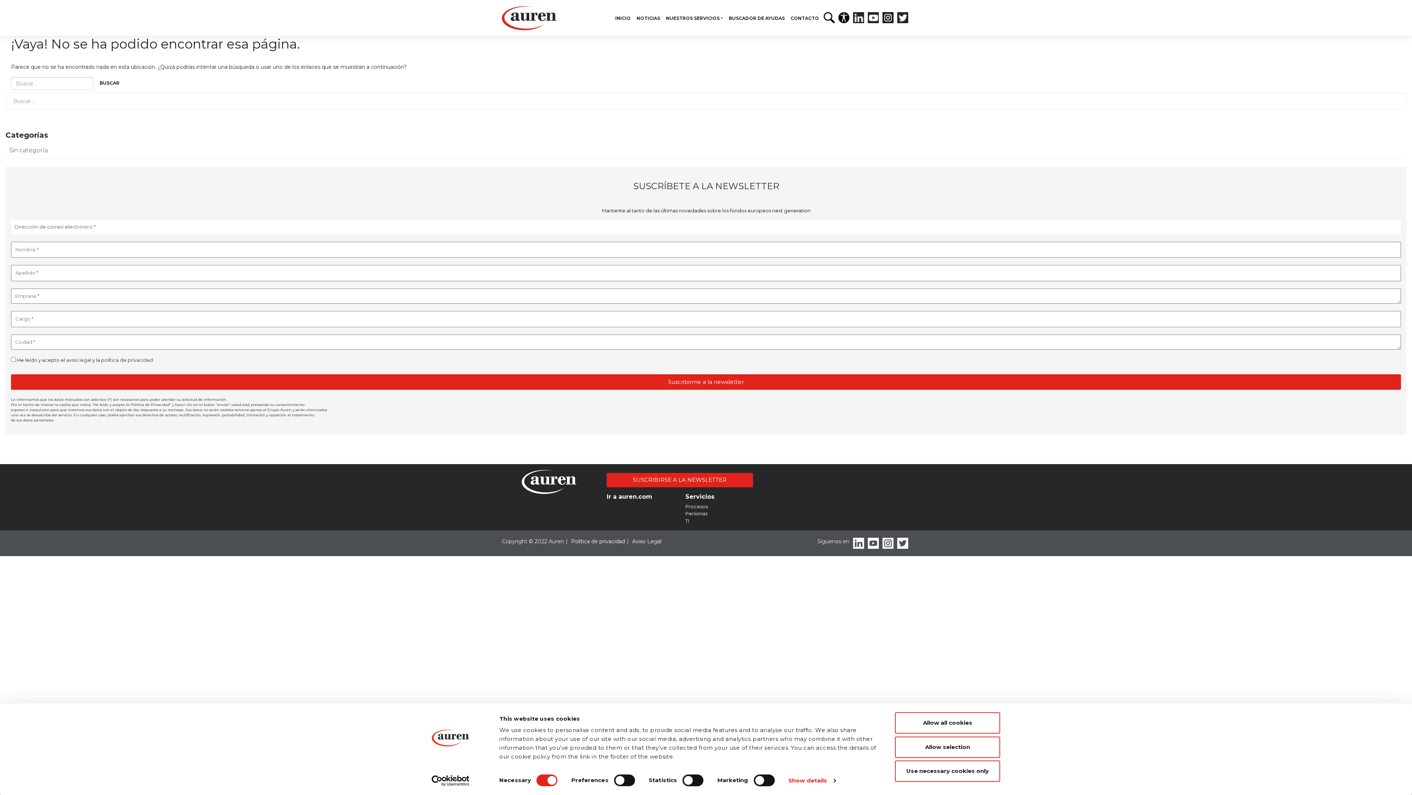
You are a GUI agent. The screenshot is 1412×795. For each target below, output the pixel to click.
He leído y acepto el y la (84, 360)
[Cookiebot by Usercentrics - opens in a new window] (450, 780)
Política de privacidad (598, 541)
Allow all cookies (947, 722)
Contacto (805, 18)
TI (687, 521)
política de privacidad (127, 360)
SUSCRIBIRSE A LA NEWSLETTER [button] (680, 479)
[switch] (624, 780)
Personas (696, 513)
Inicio (623, 18)
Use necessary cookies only (947, 770)
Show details (807, 780)
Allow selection (947, 746)
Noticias (648, 18)
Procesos (696, 506)
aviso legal (78, 360)
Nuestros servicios (693, 18)
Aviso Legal (647, 541)
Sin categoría (28, 150)
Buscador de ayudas (757, 18)
